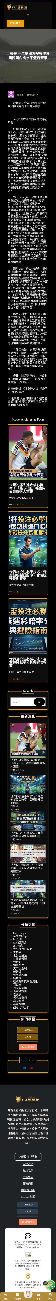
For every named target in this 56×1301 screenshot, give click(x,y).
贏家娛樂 (18, 1001)
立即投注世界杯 (28, 1157)
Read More (18, 504)
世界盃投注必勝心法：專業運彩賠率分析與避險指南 (26, 834)
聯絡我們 (28, 1170)
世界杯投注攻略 (22, 949)
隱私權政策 (28, 1190)
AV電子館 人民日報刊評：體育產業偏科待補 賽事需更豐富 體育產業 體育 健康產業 (27, 402)
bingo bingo (19, 933)
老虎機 (17, 994)
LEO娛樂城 (19, 942)
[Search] (39, 702)
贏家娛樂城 (20, 1004)
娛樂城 (17, 972)
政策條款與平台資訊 (25, 981)
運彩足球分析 (21, 1007)
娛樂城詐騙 (20, 975)
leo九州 (17, 939)
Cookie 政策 (28, 1196)
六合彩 (17, 962)
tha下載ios (19, 946)
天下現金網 (20, 968)
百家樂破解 (20, 988)
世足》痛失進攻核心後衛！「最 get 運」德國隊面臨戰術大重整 (27, 763)
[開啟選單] (28, 15)
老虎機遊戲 (20, 997)
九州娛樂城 (20, 959)
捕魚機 (17, 978)
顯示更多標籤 (28, 1047)
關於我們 (28, 1164)
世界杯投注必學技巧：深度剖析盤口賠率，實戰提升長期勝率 (26, 800)
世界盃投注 (20, 955)
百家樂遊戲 (20, 991)
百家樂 (17, 985)
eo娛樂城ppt (20, 936)
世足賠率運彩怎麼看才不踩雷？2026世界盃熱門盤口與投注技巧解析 (27, 903)
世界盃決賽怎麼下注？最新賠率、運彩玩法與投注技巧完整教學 (26, 868)
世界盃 (17, 952)
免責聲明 (28, 1177)
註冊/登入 (15, 23)
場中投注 (18, 965)
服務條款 (28, 1183)
